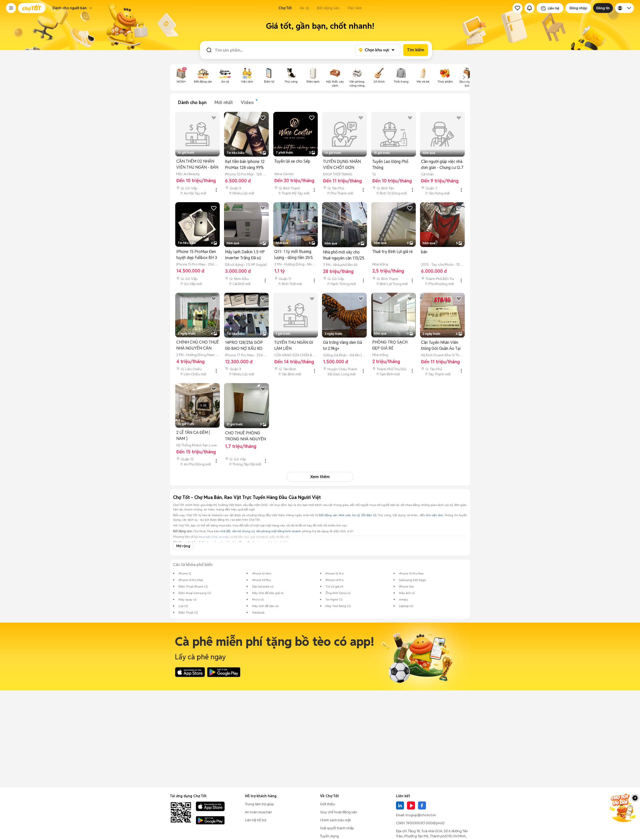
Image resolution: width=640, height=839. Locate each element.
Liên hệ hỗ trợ (255, 820)
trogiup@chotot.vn (421, 815)
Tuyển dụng (329, 836)
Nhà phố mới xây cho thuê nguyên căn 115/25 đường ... (343, 255)
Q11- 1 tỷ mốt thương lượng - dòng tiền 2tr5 (293, 254)
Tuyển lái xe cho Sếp (292, 161)
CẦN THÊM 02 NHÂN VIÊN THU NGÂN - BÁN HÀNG (197, 164)
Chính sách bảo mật (335, 820)
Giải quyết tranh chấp (337, 828)
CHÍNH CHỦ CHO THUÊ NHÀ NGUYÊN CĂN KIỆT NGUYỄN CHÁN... (197, 345)
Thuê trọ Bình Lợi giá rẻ (392, 251)
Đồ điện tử (369, 515)
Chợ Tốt (285, 8)
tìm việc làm (434, 515)
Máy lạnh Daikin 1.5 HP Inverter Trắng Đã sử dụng (245, 255)
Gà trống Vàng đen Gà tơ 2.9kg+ (342, 345)
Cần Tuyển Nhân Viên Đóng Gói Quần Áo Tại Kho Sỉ (440, 346)
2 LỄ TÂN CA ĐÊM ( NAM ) (193, 435)
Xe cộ (304, 8)
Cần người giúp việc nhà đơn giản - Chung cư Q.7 (442, 164)
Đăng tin (603, 8)
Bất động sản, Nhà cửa (334, 515)
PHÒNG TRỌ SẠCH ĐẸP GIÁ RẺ (390, 345)
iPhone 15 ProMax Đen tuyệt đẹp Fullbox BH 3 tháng (196, 255)
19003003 (414, 823)
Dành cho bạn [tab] (192, 102)
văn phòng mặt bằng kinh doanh (278, 531)
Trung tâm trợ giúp (259, 804)
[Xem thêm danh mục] (464, 77)
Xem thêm (320, 476)
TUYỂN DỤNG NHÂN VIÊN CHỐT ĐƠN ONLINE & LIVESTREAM (342, 165)
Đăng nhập (578, 8)
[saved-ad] (517, 8)
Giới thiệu (327, 804)
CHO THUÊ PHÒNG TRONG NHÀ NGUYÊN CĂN (245, 436)
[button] (11, 8)
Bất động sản (328, 8)
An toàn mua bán (258, 812)
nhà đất (225, 531)
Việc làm (355, 8)
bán (424, 251)
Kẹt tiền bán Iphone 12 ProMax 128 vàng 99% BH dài (244, 165)
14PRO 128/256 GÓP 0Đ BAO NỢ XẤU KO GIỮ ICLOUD (244, 346)
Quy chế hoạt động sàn (338, 812)
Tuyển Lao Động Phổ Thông (390, 164)
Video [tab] (247, 102)
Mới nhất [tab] (223, 102)
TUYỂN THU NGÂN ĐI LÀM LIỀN (293, 345)
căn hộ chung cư (243, 531)
